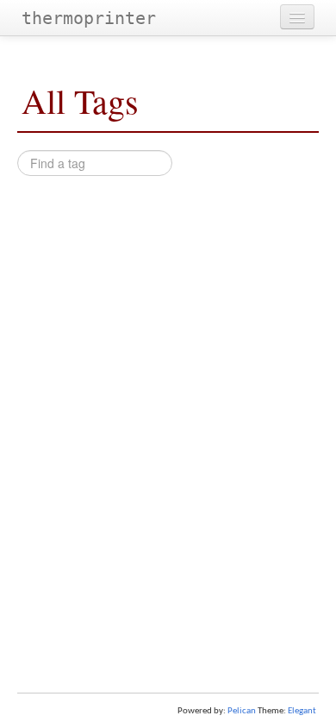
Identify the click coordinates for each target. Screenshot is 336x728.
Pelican (241, 711)
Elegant (302, 711)
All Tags (80, 100)
